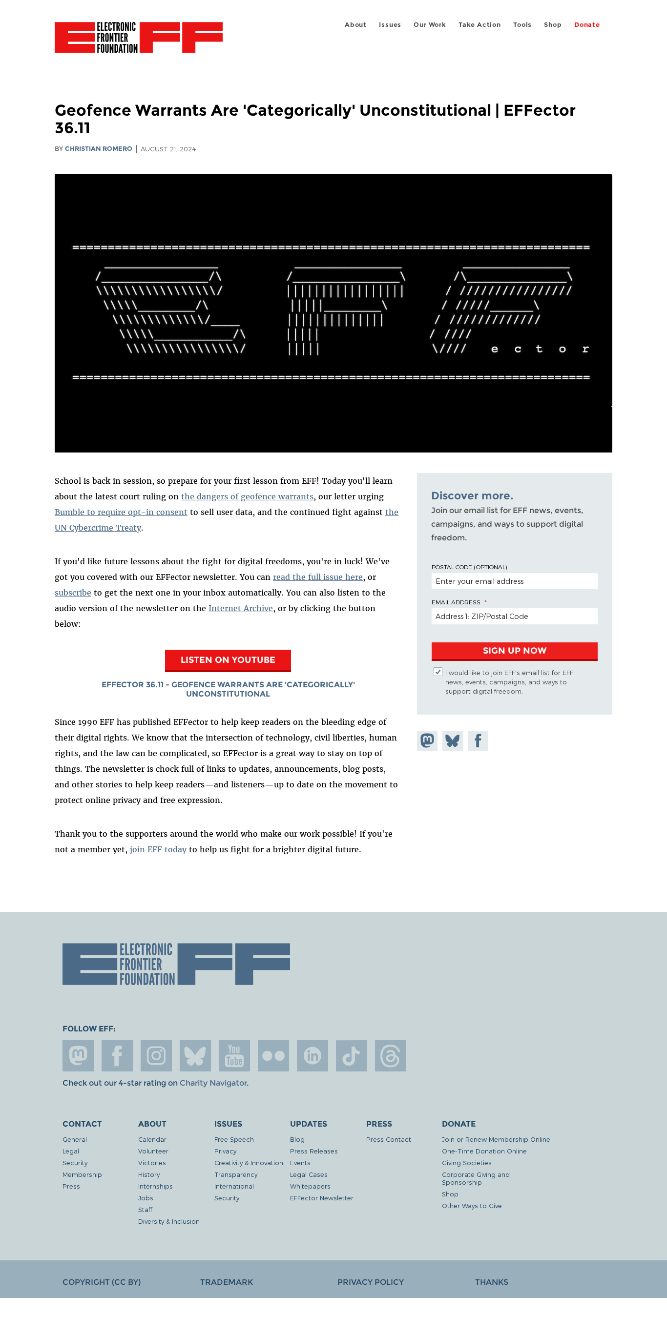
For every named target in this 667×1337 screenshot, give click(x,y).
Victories (152, 1162)
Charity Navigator (213, 1083)
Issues (390, 24)
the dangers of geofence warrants (247, 496)
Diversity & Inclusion (169, 1221)
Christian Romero (98, 148)
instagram (156, 1055)
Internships (155, 1186)
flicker (273, 1055)
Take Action (480, 24)
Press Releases (314, 1150)
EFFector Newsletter (322, 1197)
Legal (71, 1150)
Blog (297, 1139)
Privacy (225, 1150)
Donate (587, 24)
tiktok (351, 1055)
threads (390, 1055)
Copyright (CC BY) (102, 1282)
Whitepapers (310, 1186)
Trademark (226, 1282)
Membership (82, 1174)
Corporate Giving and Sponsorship (476, 1178)
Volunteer (153, 1150)
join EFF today (158, 849)
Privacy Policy (370, 1282)
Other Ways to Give (472, 1205)
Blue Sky (195, 1055)
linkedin (312, 1055)
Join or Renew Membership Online (496, 1139)
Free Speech (234, 1139)
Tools (522, 24)
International (234, 1186)
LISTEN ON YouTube (228, 660)
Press (71, 1186)
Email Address (456, 601)
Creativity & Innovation (248, 1162)
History (149, 1174)
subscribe (73, 592)
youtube (234, 1055)
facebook (117, 1055)
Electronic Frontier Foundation (139, 43)
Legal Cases (309, 1174)
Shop (553, 24)
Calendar (152, 1139)
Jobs (145, 1197)
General (75, 1139)
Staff (145, 1209)
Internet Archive (240, 608)
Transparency (235, 1174)
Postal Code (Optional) (469, 566)
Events (300, 1162)
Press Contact (388, 1139)
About (356, 24)
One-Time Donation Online (484, 1150)
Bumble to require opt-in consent (121, 512)
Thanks (491, 1282)
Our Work (430, 24)
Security (75, 1162)
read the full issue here (318, 577)
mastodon (78, 1055)
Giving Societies (467, 1162)
